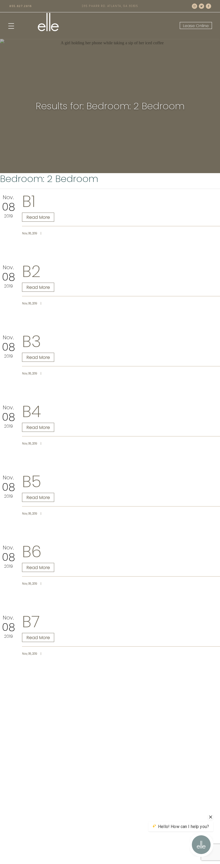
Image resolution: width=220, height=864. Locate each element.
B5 (31, 481)
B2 (31, 271)
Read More (40, 217)
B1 (28, 201)
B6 (31, 551)
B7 (31, 621)
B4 (31, 411)
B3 (31, 341)
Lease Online (196, 25)
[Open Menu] (11, 25)
